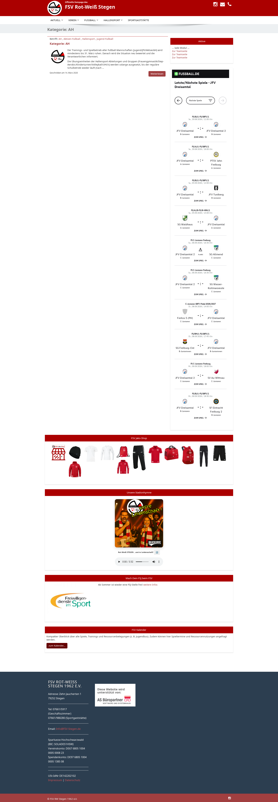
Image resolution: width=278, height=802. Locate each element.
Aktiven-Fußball (72, 38)
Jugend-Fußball (105, 38)
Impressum (55, 780)
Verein (72, 20)
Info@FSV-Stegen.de (68, 729)
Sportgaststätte (138, 20)
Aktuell (55, 20)
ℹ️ (157, 552)
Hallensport (112, 20)
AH (60, 38)
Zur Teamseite (179, 51)
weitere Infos (150, 584)
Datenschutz (72, 780)
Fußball (90, 20)
